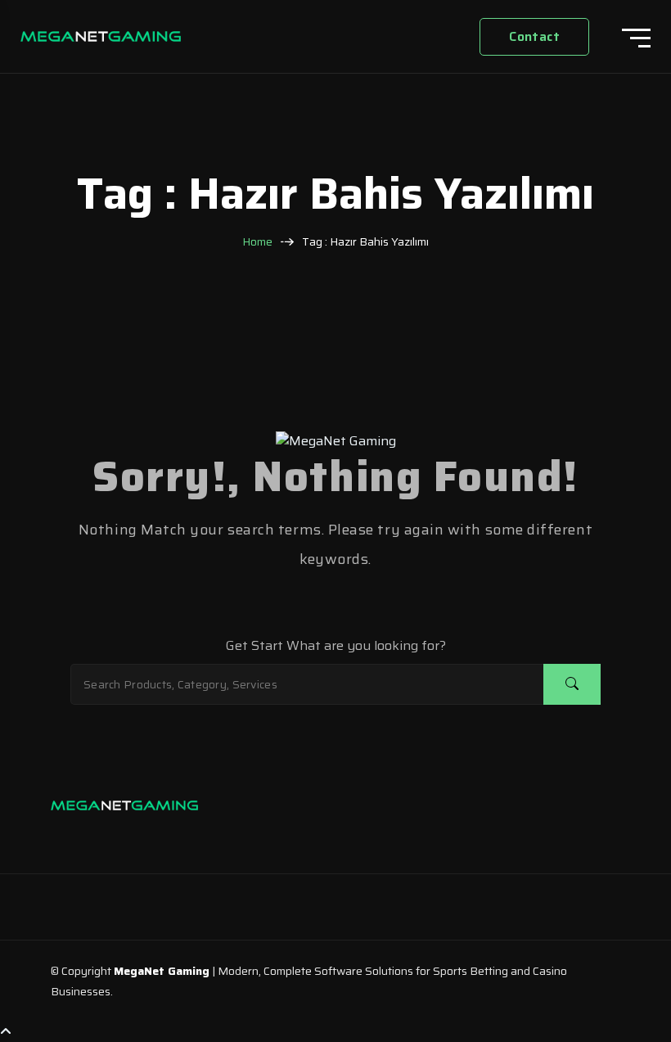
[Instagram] (67, 836)
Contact (534, 36)
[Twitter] (132, 836)
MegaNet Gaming (161, 971)
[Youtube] (165, 836)
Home (257, 241)
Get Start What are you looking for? (336, 646)
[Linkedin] (99, 836)
